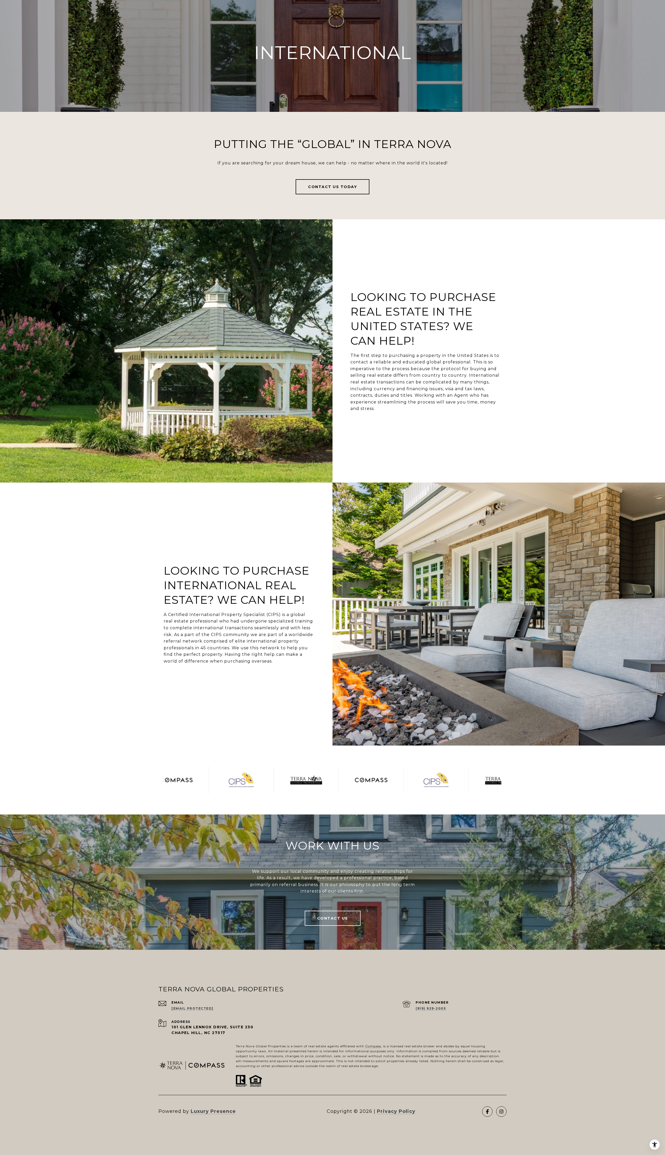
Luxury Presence (213, 1111)
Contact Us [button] (332, 918)
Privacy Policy (396, 1111)
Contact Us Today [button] (332, 186)
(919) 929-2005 (431, 1008)
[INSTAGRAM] (501, 1111)
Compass (373, 1046)
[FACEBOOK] (487, 1111)
